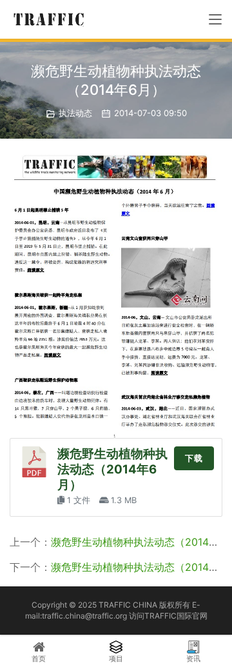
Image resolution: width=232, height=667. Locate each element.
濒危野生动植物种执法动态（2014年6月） (112, 469)
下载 (194, 458)
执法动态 (75, 113)
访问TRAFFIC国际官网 (168, 616)
